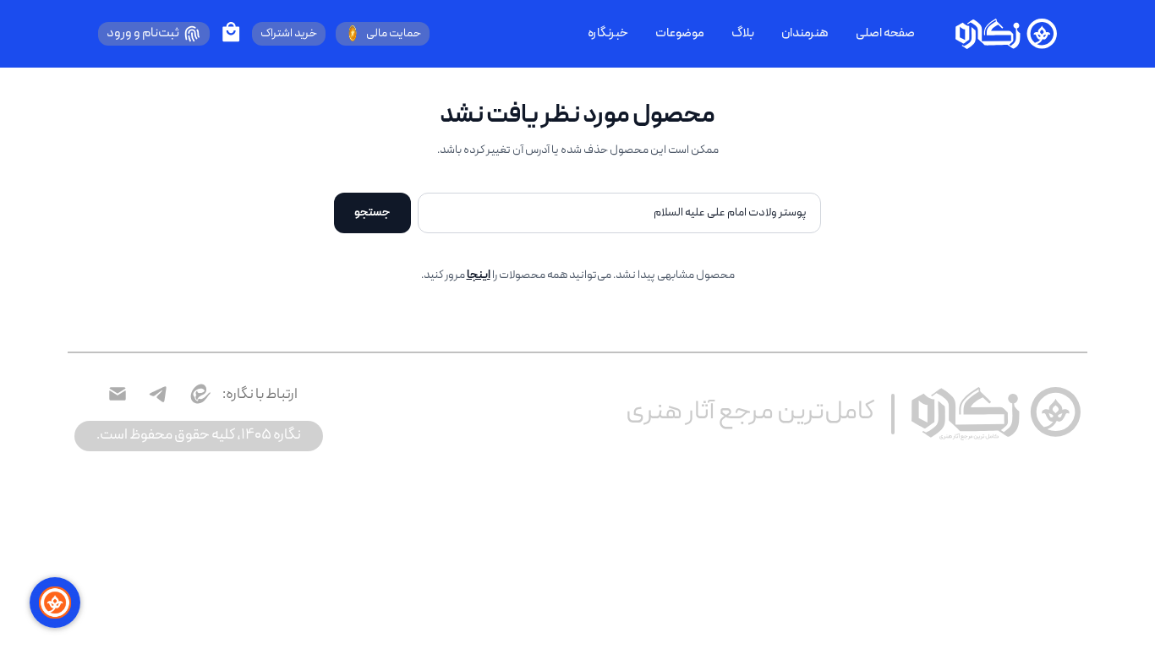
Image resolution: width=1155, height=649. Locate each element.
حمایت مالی (393, 33)
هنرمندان (805, 34)
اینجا (478, 275)
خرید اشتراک (288, 33)
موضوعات (679, 34)
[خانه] (1006, 34)
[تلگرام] (158, 394)
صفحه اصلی (885, 34)
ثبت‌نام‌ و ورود (143, 34)
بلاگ (742, 34)
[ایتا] (199, 394)
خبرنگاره (608, 34)
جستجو (372, 213)
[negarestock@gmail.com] (117, 394)
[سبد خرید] (231, 32)
